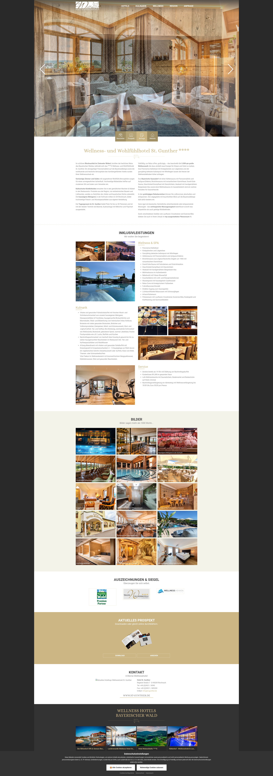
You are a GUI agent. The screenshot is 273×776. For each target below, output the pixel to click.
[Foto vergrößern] (136, 68)
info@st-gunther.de (150, 691)
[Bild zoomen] (95, 441)
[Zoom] (90, 251)
